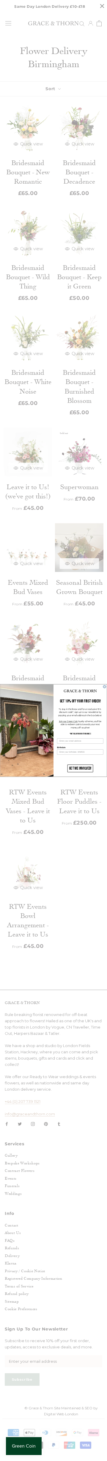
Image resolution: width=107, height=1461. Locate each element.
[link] (80, 691)
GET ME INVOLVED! (80, 768)
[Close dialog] (104, 686)
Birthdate (61, 747)
